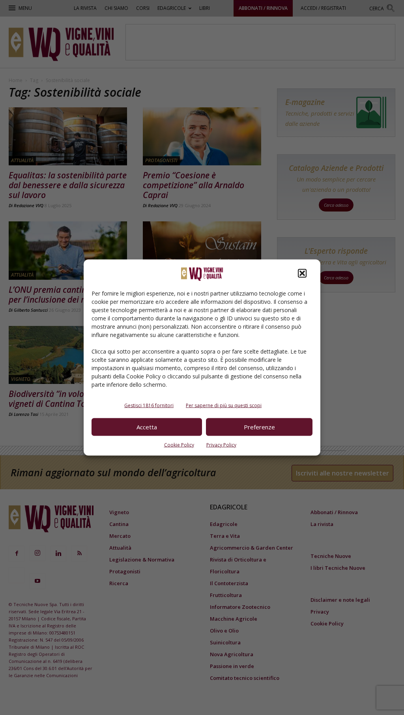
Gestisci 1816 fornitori (149, 405)
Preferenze (259, 427)
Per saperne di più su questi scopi (224, 405)
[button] (302, 273)
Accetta (147, 427)
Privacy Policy (221, 444)
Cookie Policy (179, 444)
